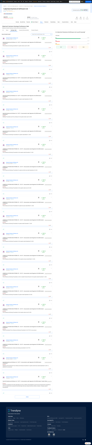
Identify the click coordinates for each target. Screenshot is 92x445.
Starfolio (48, 429)
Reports (26, 1)
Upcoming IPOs (61, 418)
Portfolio (44, 1)
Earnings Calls (13, 30)
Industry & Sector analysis (12, 425)
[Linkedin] (85, 439)
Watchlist (48, 1)
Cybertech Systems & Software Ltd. (12, 55)
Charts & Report (35, 22)
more (27, 397)
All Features (22, 418)
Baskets (15, 1)
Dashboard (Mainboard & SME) (52, 418)
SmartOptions (54, 429)
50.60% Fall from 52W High (8, 18)
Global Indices (39, 425)
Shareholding (52, 22)
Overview (17, 22)
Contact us (10, 418)
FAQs (18, 418)
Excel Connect (29, 429)
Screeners (30, 1)
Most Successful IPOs (78, 418)
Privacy (48, 425)
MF (23, 1)
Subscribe (35, 1)
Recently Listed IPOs (69, 418)
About (75, 22)
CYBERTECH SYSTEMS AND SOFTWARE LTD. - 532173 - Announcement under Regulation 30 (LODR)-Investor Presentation (23, 149)
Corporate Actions (65, 22)
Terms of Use (53, 425)
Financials (28, 22)
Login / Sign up (88, 1)
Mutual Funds (24, 425)
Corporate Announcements (24, 30)
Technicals (46, 22)
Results (57, 1)
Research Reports (34, 30)
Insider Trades (53, 1)
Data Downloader (22, 429)
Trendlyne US (61, 429)
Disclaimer (59, 425)
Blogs (14, 418)
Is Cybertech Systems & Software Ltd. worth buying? (70, 32)
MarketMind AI (10, 1)
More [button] (61, 1)
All (3, 30)
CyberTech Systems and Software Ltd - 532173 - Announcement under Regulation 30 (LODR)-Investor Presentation (22, 43)
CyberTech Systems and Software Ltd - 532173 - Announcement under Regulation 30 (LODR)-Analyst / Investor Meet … (25, 382)
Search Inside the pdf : (6, 34)
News (41, 22)
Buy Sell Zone (22, 22)
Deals (59, 22)
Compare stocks (11, 429)
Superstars (40, 1)
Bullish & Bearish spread (32, 425)
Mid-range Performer (10, 11)
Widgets (16, 429)
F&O (21, 1)
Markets (4, 1)
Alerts (19, 1)
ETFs (19, 425)
